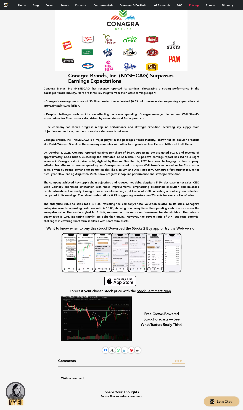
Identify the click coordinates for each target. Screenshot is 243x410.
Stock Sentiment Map (154, 291)
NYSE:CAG (82, 88)
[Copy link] (137, 350)
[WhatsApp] (118, 350)
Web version (186, 228)
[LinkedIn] (125, 350)
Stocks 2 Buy (142, 228)
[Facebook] (105, 350)
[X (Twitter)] (112, 350)
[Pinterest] (131, 350)
